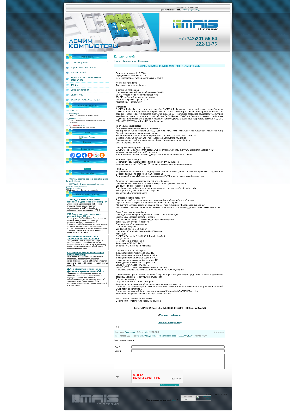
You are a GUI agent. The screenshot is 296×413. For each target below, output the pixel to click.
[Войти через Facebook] (84, 155)
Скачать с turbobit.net (171, 315)
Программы (74, 125)
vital (146, 332)
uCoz (174, 400)
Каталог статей (129, 61)
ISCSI (190, 336)
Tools (158, 336)
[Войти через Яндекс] (90, 155)
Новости (72, 114)
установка (166, 336)
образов (139, 336)
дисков (152, 336)
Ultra (146, 336)
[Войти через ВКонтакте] (78, 155)
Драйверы (73, 119)
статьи (71, 110)
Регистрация (188, 10)
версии (175, 336)
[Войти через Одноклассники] (102, 155)
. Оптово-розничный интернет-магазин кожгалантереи (85, 185)
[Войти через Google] (96, 155)
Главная (117, 61)
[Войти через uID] (72, 155)
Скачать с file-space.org (170, 322)
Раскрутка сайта (73, 188)
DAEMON (183, 336)
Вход (197, 10)
